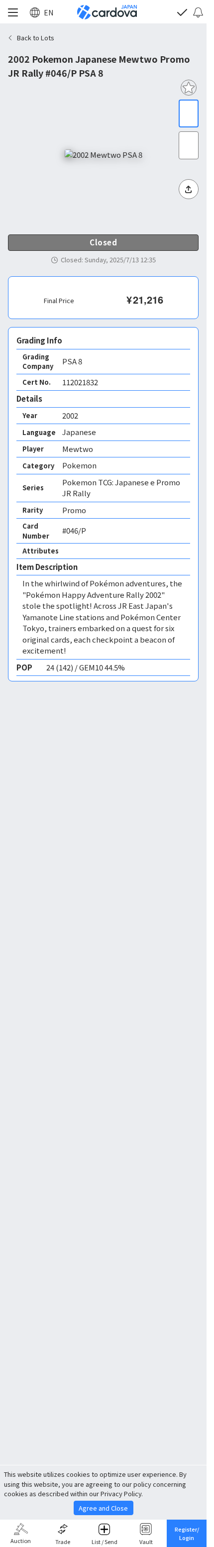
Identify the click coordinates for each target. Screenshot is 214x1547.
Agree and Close (103, 1508)
